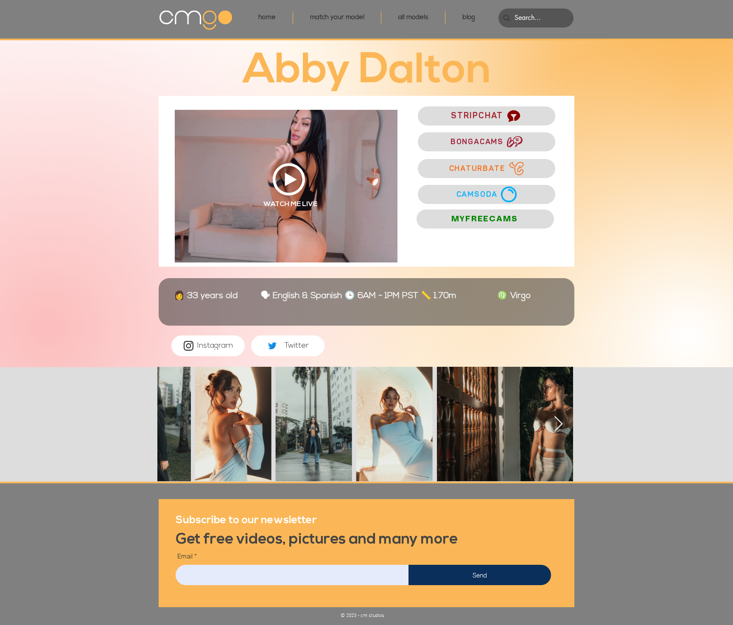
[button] (246, 519)
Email (185, 556)
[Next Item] (558, 424)
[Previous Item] (172, 424)
